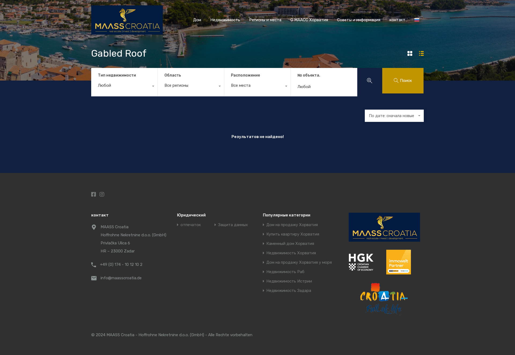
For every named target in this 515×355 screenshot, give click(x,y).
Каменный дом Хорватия (290, 244)
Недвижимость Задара (288, 291)
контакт (397, 19)
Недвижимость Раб (285, 272)
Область (172, 75)
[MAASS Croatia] (127, 32)
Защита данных (233, 225)
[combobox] (124, 86)
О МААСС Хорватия (309, 19)
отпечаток (191, 225)
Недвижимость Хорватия (291, 253)
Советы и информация (358, 19)
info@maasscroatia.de (121, 278)
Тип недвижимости (117, 75)
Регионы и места (265, 19)
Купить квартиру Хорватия (292, 234)
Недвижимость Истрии (289, 281)
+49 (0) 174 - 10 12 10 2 (121, 264)
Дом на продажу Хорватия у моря (299, 262)
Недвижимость (225, 19)
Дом (197, 19)
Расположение (245, 75)
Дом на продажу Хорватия (292, 225)
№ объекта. (308, 75)
